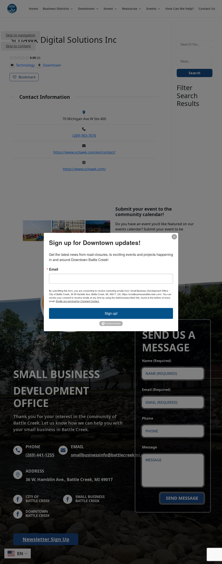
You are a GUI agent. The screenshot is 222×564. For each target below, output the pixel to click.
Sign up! (111, 313)
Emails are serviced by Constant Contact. (78, 301)
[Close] (174, 236)
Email (53, 269)
